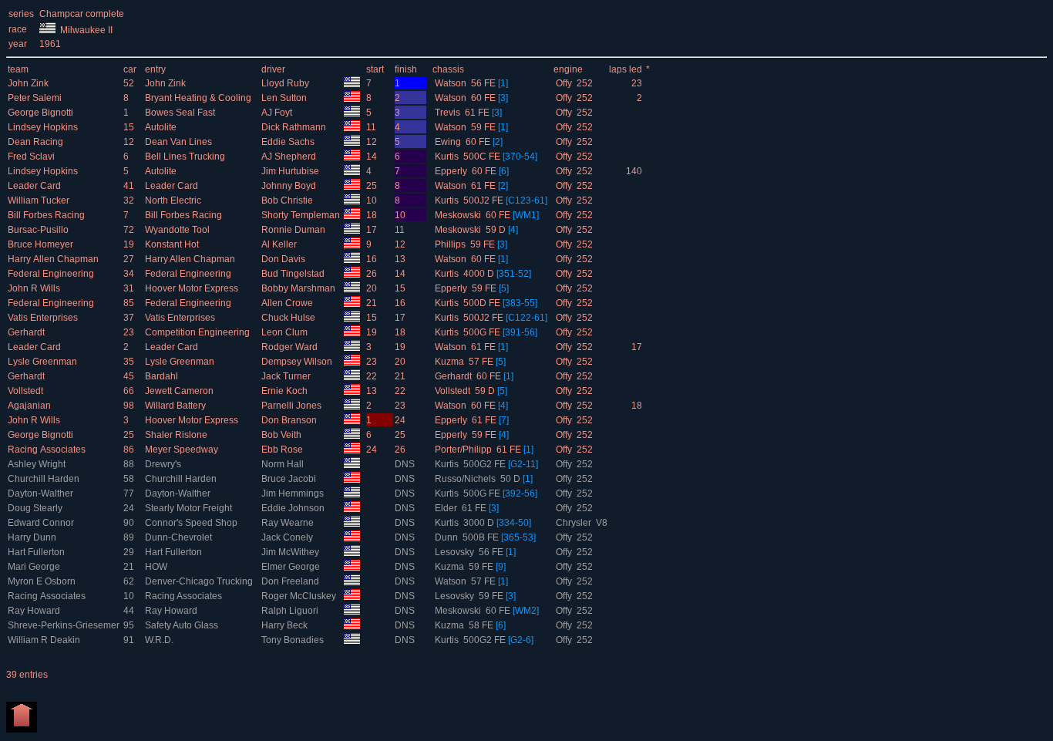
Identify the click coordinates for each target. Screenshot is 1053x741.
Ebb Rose (283, 449)
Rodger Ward (290, 347)
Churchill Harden (45, 478)
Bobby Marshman (299, 288)
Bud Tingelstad (294, 273)
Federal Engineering (52, 273)
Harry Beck (285, 625)
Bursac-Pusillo (39, 229)
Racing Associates (48, 449)
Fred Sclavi (32, 156)
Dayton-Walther (42, 493)
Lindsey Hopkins (44, 127)
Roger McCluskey (299, 596)
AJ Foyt (277, 112)
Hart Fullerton (37, 552)
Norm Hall (283, 464)
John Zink (29, 83)
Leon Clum (285, 332)
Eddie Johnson (294, 508)
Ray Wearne (288, 522)
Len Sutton (285, 98)
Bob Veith (282, 434)
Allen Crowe (288, 303)
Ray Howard (35, 610)
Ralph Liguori (291, 610)
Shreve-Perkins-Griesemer (65, 625)
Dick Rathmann (294, 127)
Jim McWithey (291, 552)
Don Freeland (291, 581)
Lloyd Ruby (286, 83)
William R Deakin (45, 640)
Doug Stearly (36, 508)
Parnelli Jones (292, 405)
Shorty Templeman (301, 215)
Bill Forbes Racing (47, 215)
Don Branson (290, 420)
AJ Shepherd (289, 156)
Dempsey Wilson (298, 361)
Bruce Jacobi (289, 478)
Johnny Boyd (289, 185)
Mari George (35, 566)
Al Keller (280, 244)
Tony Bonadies (293, 640)
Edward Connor (42, 522)
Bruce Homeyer (42, 244)
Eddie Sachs (289, 141)
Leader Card (35, 185)
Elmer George (291, 566)
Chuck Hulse (289, 317)
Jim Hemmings (293, 493)
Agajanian (30, 405)
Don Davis (284, 259)
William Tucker (40, 200)
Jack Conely (288, 537)
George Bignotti (42, 112)
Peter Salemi (36, 98)
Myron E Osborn (43, 581)
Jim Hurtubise (291, 171)
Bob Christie (288, 200)
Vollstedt (26, 391)
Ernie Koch (285, 391)
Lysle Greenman (43, 361)
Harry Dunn (33, 537)
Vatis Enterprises (44, 317)
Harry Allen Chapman (54, 259)
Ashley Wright (38, 464)
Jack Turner (287, 376)
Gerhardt (27, 332)
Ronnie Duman (294, 229)
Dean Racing (37, 141)
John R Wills (35, 288)
